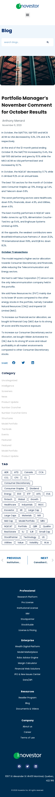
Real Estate (10, 531)
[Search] (47, 42)
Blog (27, 703)
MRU (42, 520)
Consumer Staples (14, 488)
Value (21, 542)
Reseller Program (28, 697)
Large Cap (33, 510)
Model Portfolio (27, 520)
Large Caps (10, 515)
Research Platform (27, 596)
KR (21, 510)
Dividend (34, 488)
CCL (6, 477)
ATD (16, 472)
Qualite (47, 526)
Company (28, 720)
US (43, 537)
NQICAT (8, 526)
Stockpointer (27, 619)
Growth (34, 499)
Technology (30, 537)
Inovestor (9, 510)
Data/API (27, 679)
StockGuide (27, 624)
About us (27, 726)
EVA (48, 493)
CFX (16, 477)
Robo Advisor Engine (27, 657)
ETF (29, 493)
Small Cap (44, 531)
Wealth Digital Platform (27, 646)
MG (39, 515)
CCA (41, 472)
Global (21, 499)
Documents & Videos (27, 708)
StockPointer (11, 537)
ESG (19, 493)
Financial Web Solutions (27, 668)
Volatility (33, 542)
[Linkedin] (35, 766)
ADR (6, 472)
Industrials (27, 504)
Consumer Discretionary (17, 483)
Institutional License (27, 607)
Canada (28, 472)
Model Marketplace (27, 652)
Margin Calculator (27, 663)
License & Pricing (28, 630)
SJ (23, 531)
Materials (27, 515)
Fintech (8, 499)
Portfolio (22, 526)
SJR (31, 531)
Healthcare (10, 504)
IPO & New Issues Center (27, 674)
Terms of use (27, 737)
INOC (41, 504)
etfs (38, 493)
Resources (27, 691)
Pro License (27, 602)
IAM (27, 613)
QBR (35, 526)
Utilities (8, 542)
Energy (7, 493)
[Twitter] (27, 766)
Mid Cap (8, 520)
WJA (46, 542)
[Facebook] (19, 766)
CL (25, 477)
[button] (27, 14)
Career (27, 732)
